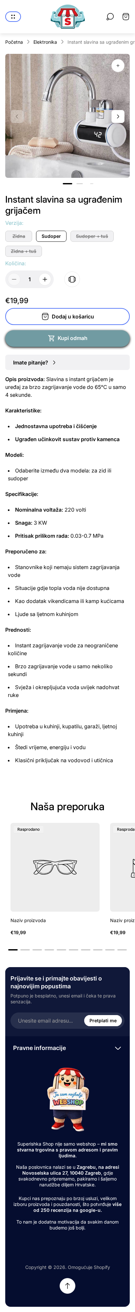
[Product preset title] (55, 867)
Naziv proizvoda (28, 920)
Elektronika (45, 42)
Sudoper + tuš (92, 236)
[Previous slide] (17, 116)
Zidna (18, 236)
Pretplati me (103, 1020)
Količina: (15, 263)
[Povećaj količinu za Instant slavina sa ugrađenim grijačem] (45, 279)
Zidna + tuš (23, 251)
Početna (14, 42)
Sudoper (51, 236)
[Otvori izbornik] (13, 16)
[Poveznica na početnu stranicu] (67, 1099)
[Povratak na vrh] (67, 1286)
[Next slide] (118, 116)
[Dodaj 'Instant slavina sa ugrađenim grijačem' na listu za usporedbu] (72, 279)
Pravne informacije (39, 1047)
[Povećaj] (118, 65)
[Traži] (110, 16)
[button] (67, 183)
